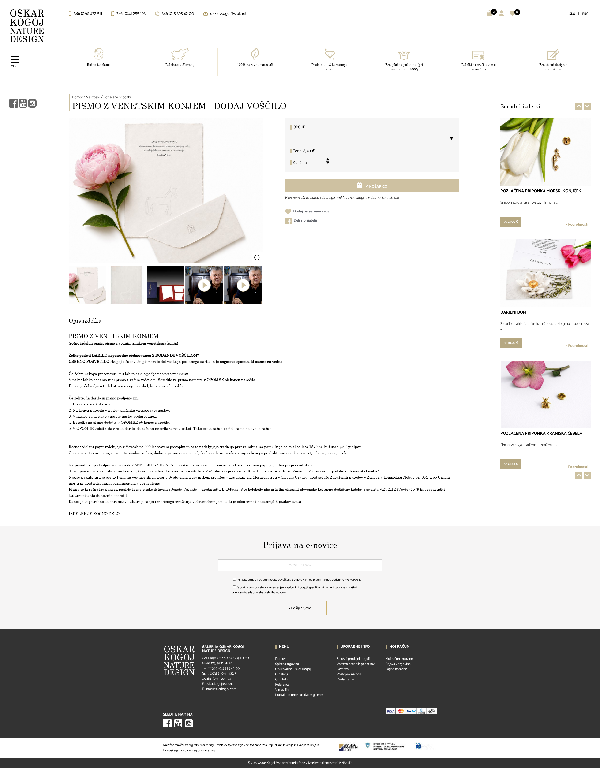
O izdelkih (282, 679)
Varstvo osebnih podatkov (356, 664)
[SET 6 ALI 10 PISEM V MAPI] (165, 285)
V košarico (376, 186)
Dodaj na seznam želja (310, 211)
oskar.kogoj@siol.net (228, 13)
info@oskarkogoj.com (221, 689)
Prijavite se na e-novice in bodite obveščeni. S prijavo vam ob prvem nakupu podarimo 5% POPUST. (299, 579)
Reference (282, 684)
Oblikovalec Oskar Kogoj (293, 669)
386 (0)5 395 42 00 (177, 13)
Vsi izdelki (93, 97)
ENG (585, 14)
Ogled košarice (396, 669)
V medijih (282, 690)
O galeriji (281, 674)
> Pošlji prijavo (300, 608)
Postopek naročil (349, 674)
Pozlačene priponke (117, 97)
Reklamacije (345, 679)
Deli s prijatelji (305, 220)
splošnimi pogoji (297, 587)
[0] (512, 15)
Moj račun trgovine (399, 659)
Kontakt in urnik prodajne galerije (299, 695)
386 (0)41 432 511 (87, 13)
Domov (77, 97)
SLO (572, 14)
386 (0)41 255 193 (131, 13)
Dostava (343, 669)
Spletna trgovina (287, 664)
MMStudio (345, 763)
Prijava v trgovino (398, 664)
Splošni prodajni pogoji (353, 659)
